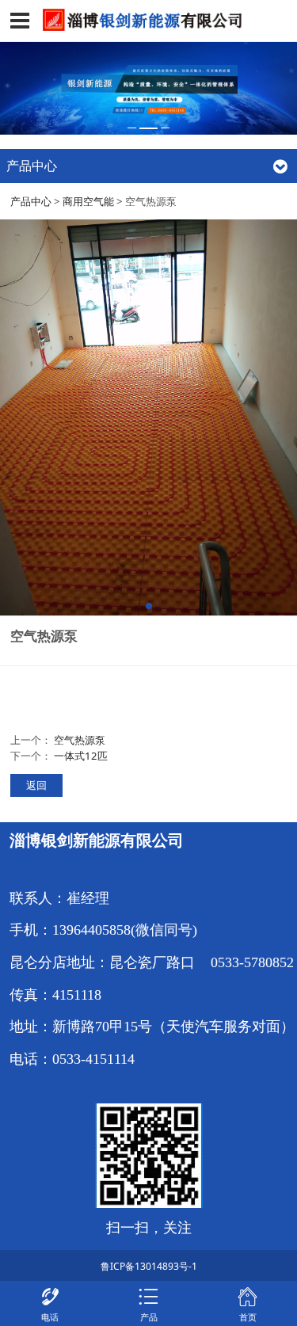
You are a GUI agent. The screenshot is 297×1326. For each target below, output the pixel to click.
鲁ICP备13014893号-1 (149, 1266)
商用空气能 (88, 201)
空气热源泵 (79, 740)
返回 (36, 785)
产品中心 (30, 201)
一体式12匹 (81, 756)
